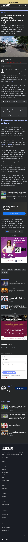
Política (3, 477)
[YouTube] (9, 539)
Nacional (4, 493)
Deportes (4, 501)
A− (22, 66)
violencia (17, 269)
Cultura (3, 461)
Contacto (4, 517)
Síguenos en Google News (15, 231)
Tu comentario (5, 362)
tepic (3, 269)
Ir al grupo (15, 213)
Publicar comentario (9, 372)
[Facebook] (2, 539)
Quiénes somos (5, 514)
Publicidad (4, 520)
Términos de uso (5, 530)
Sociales (3, 485)
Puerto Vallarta (5, 480)
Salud (3, 482)
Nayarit (3, 12)
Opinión (3, 474)
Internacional (5, 472)
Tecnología (4, 488)
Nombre (4, 356)
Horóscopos (4, 507)
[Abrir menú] (25, 5)
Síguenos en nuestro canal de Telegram (15, 101)
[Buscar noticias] (2, 9)
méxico (10, 269)
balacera (4, 272)
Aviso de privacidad (6, 527)
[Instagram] (7, 539)
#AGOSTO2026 (9, 9)
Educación (4, 466)
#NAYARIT (17, 9)
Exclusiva (4, 469)
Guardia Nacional (6, 144)
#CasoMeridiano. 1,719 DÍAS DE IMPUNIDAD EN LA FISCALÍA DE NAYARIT (14, 2)
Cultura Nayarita (5, 504)
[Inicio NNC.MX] (5, 5)
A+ (25, 66)
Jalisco (3, 499)
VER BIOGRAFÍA (20, 388)
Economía (4, 464)
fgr (24, 269)
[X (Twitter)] (5, 539)
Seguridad (4, 496)
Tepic (12, 81)
